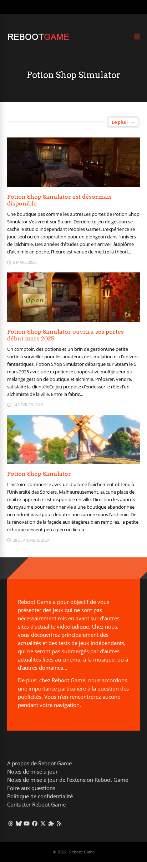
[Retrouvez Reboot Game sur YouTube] (27, 823)
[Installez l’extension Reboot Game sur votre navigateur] (51, 823)
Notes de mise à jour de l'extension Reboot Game (67, 779)
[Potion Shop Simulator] (73, 462)
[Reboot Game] (38, 39)
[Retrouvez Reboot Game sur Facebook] (34, 823)
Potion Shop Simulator (39, 473)
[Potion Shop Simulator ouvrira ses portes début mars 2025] (73, 319)
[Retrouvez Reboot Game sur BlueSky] (18, 823)
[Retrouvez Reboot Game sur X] (43, 823)
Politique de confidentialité (40, 796)
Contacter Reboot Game (36, 804)
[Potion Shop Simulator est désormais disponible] (73, 184)
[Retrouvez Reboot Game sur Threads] (10, 823)
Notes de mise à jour (32, 771)
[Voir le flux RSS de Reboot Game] (59, 823)
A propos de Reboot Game (39, 763)
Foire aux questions (31, 787)
